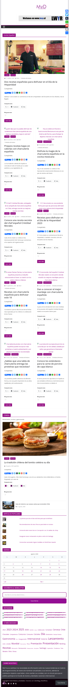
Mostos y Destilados (19, 681)
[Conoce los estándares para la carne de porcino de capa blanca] (51, 348)
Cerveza (56, 629)
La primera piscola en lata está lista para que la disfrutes (35, 518)
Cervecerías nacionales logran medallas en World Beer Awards (37, 542)
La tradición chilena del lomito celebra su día (27, 462)
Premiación (36, 643)
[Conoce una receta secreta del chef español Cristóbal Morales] (18, 207)
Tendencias (15, 354)
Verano (5, 651)
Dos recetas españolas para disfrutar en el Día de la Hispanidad (30, 83)
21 (41, 571)
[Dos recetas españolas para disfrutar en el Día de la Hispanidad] (34, 57)
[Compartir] (67, 33)
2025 (21, 629)
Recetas (13, 75)
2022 (4, 630)
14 (41, 567)
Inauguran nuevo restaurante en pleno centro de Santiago (36, 536)
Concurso (22, 634)
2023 (9, 629)
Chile (63, 629)
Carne (32, 630)
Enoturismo (49, 634)
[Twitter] (67, 15)
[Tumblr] (67, 18)
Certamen (48, 630)
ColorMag (37, 681)
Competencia (14, 634)
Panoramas (23, 644)
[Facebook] (67, 11)
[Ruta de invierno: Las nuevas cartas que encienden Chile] (8, 505)
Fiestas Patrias (57, 634)
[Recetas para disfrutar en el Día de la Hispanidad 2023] (51, 206)
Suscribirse (34, 601)
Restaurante (22, 648)
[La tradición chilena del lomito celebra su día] (35, 439)
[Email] (67, 29)
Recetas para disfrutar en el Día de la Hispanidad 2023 (50, 220)
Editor (18, 78)
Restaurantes (30, 648)
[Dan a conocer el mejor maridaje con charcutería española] (51, 276)
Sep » (41, 581)
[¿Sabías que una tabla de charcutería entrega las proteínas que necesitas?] (18, 348)
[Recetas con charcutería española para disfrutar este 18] (18, 276)
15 (50, 567)
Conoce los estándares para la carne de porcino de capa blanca (49, 363)
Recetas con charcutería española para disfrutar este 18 (16, 294)
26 (22, 574)
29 (50, 574)
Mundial (15, 643)
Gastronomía (47, 141)
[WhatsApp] (67, 22)
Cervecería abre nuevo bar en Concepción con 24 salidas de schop (38, 530)
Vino (10, 651)
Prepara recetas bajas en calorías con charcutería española (17, 148)
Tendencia (57, 648)
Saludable (36, 648)
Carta (35, 630)
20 (32, 571)
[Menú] (4, 26)
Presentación (51, 643)
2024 (15, 629)
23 (59, 571)
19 (22, 571)
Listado (8, 644)
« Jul (5, 581)
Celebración (41, 630)
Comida (7, 75)
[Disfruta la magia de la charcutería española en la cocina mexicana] (51, 134)
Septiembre (50, 648)
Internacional (33, 638)
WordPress (44, 681)
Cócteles (37, 634)
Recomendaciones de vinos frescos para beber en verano (36, 524)
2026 (27, 629)
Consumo (30, 634)
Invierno (44, 639)
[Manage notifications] (4, 683)
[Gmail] (67, 25)
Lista (4, 644)
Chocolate (6, 634)
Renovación (15, 648)
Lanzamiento (56, 638)
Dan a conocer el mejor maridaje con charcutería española (50, 292)
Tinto (62, 648)
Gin (17, 639)
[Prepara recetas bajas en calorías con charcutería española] (18, 131)
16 (59, 567)
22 (50, 571)
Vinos (14, 651)
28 (41, 574)
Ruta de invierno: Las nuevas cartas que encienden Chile (33, 504)
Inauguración (23, 639)
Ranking (62, 644)
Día (43, 634)
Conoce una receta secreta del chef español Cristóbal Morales (18, 223)
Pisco (28, 644)
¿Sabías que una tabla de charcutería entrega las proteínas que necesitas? (17, 363)
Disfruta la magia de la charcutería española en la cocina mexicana (50, 154)
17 (4, 571)
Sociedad (7, 354)
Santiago (43, 648)
